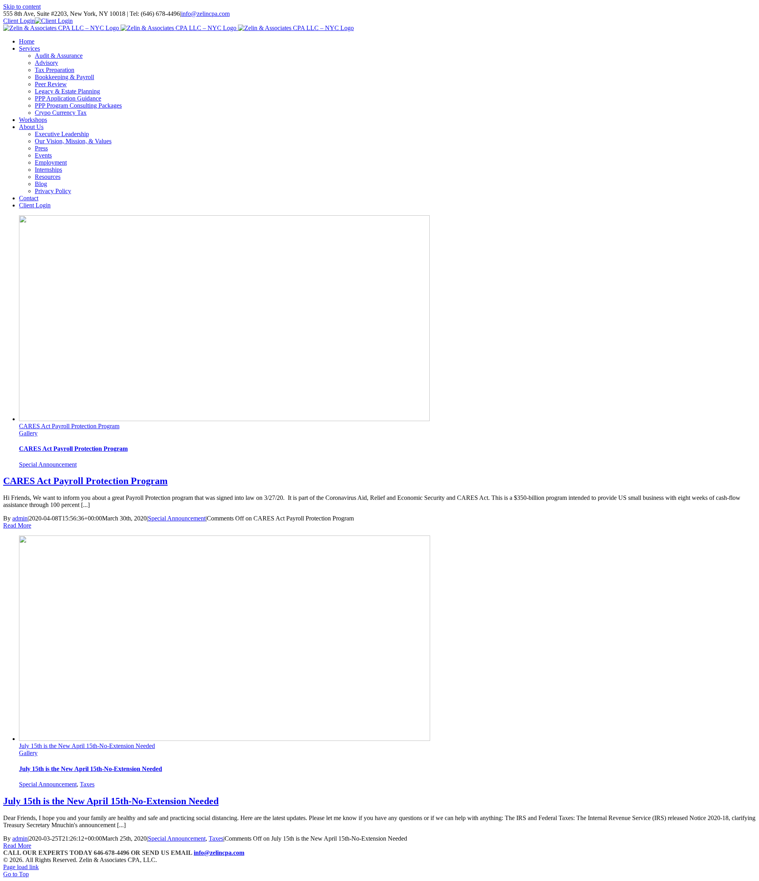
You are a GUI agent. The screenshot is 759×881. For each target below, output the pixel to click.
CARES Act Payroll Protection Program (69, 426)
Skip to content (22, 6)
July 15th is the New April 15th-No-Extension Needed (87, 745)
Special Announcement (48, 464)
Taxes (87, 784)
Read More (17, 525)
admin (20, 518)
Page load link (21, 867)
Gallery (28, 433)
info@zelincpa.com (205, 13)
